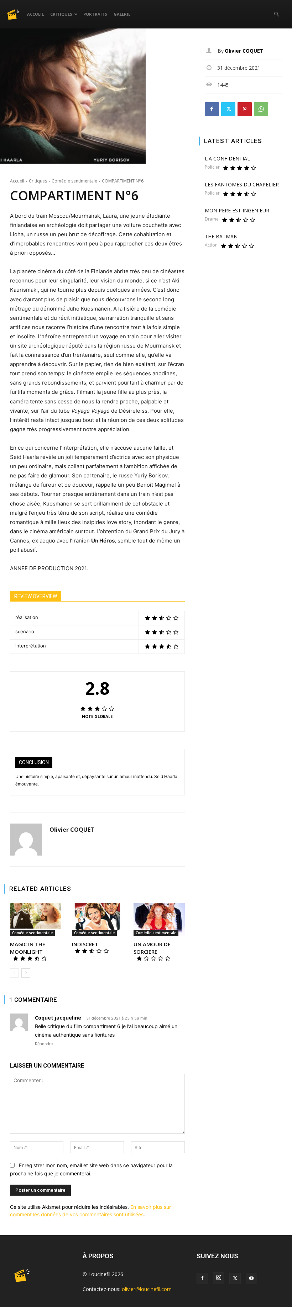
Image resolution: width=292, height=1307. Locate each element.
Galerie (122, 14)
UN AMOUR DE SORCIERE (152, 948)
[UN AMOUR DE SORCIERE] (159, 919)
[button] (276, 14)
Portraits (95, 14)
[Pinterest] (245, 109)
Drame (212, 219)
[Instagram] (218, 1278)
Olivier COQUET (71, 830)
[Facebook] (212, 109)
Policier (212, 167)
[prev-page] (14, 973)
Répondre (44, 1043)
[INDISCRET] (97, 919)
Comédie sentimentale (74, 181)
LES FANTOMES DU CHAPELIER (242, 184)
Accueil (35, 14)
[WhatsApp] (261, 109)
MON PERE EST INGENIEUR (237, 210)
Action (211, 245)
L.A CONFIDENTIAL (227, 158)
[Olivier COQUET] (26, 840)
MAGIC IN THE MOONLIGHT (27, 948)
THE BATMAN (221, 236)
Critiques (61, 14)
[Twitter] (228, 109)
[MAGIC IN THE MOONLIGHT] (35, 919)
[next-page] (25, 973)
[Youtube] (251, 1278)
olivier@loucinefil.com (147, 1289)
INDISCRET (85, 944)
